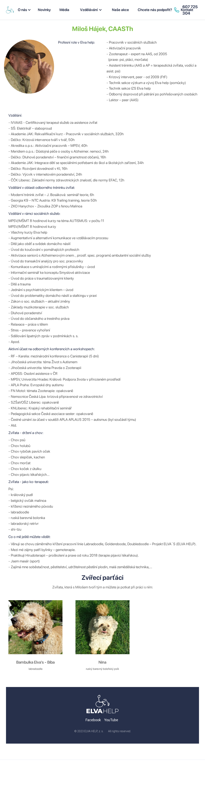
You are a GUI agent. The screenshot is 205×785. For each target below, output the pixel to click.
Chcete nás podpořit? (155, 10)
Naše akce (120, 10)
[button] (24, 10)
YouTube (111, 720)
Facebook (93, 720)
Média (64, 10)
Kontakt (187, 10)
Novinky (44, 10)
